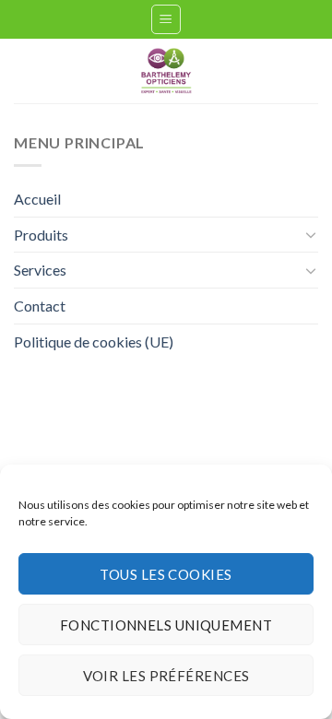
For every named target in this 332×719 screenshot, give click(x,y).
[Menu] (166, 19)
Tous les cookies (165, 574)
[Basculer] (310, 234)
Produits (41, 234)
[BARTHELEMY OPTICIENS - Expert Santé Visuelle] (166, 71)
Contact (39, 305)
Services (40, 269)
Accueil (37, 198)
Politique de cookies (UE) (93, 341)
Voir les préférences (166, 675)
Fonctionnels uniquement (166, 625)
